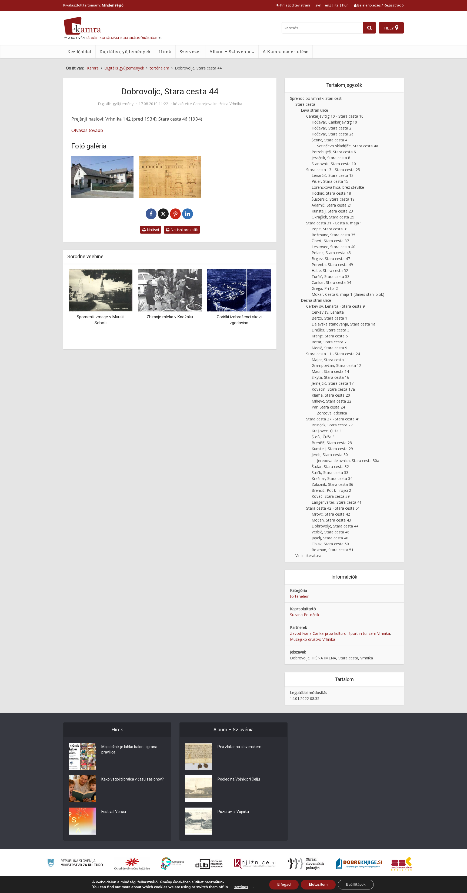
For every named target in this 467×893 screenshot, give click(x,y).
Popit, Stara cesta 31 (330, 228)
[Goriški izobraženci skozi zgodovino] (239, 289)
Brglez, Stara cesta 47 (331, 258)
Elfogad (284, 884)
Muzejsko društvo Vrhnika (312, 639)
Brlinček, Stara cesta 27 (332, 424)
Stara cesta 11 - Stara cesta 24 (333, 353)
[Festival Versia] (82, 821)
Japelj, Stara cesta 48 (330, 537)
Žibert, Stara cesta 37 (330, 240)
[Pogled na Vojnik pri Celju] (198, 788)
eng (328, 5)
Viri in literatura (308, 555)
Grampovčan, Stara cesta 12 (336, 365)
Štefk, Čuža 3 (323, 436)
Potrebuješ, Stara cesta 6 (334, 151)
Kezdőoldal (79, 51)
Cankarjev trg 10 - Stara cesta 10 (334, 116)
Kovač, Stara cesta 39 (331, 496)
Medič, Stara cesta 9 (329, 347)
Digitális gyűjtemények (125, 51)
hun (345, 5)
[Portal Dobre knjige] (359, 863)
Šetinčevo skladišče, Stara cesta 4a (347, 145)
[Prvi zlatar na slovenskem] (198, 756)
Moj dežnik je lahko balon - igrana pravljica (129, 749)
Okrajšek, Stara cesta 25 (333, 217)
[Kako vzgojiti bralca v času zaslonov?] (82, 788)
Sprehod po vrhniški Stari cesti (316, 98)
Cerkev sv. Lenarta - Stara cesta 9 (335, 306)
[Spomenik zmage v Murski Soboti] (100, 289)
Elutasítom (318, 884)
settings (241, 887)
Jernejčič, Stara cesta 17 (332, 383)
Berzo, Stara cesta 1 (329, 318)
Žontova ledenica (332, 413)
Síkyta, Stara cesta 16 (330, 377)
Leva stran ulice (314, 110)
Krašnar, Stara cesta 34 (332, 478)
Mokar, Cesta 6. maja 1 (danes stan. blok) (348, 294)
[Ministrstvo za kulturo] (75, 863)
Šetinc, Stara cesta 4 (329, 139)
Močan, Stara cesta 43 (331, 520)
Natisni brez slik (183, 229)
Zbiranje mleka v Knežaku (169, 316)
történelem (299, 596)
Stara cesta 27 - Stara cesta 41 (333, 418)
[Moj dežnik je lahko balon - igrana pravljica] (82, 756)
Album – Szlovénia (229, 51)
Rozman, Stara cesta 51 (332, 549)
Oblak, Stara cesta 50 (330, 543)
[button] (257, 307)
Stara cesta (305, 104)
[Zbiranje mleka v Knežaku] (170, 289)
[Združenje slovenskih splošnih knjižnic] (255, 863)
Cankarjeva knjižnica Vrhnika (217, 103)
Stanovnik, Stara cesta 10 (334, 163)
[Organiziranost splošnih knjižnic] (132, 864)
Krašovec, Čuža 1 (327, 430)
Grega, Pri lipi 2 (325, 288)
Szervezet (190, 51)
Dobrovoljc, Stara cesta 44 (335, 526)
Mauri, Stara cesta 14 (330, 371)
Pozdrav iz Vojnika (233, 811)
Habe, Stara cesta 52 (330, 270)
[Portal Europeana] (172, 864)
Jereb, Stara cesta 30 (330, 454)
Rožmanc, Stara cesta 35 (333, 234)
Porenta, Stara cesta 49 (332, 264)
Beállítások (356, 884)
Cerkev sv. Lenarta (328, 312)
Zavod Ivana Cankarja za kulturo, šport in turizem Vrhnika (340, 633)
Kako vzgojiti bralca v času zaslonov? (132, 779)
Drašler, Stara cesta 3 (330, 330)
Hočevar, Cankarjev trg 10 (334, 122)
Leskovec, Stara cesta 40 (333, 246)
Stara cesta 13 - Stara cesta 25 (333, 169)
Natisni (152, 229)
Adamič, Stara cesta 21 (332, 205)
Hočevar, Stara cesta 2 (331, 128)
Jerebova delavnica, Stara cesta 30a (348, 460)
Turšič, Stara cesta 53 (330, 276)
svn (318, 5)
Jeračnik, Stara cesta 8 (331, 157)
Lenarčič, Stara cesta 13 (332, 175)
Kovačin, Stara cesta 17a (333, 389)
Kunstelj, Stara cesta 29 (332, 448)
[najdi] (369, 28)
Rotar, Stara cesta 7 (329, 341)
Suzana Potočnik (304, 614)
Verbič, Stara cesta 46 (330, 532)
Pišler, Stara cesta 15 (330, 181)
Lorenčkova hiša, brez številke (338, 187)
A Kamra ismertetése (285, 51)
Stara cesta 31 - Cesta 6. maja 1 (334, 222)
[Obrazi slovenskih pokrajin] (305, 864)
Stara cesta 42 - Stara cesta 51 (333, 508)
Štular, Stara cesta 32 (330, 466)
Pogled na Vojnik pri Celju (239, 779)
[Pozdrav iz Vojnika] (198, 821)
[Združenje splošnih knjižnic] (401, 864)
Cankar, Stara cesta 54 (331, 282)
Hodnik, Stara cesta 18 (331, 193)
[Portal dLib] (209, 864)
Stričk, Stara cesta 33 (330, 472)
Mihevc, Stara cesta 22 (331, 401)
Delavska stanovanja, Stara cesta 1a (343, 324)
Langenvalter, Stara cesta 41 (337, 502)
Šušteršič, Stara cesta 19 (333, 199)
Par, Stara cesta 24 (328, 407)
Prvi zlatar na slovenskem (239, 747)
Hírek (165, 51)
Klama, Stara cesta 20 (331, 395)
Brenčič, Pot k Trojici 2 (331, 490)
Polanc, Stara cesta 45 (331, 252)
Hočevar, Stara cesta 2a (332, 134)
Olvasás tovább (87, 130)
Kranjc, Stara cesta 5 (330, 335)
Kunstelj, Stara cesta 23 (332, 211)
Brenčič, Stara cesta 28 (332, 442)
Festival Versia (113, 811)
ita (337, 5)
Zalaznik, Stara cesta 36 (332, 484)
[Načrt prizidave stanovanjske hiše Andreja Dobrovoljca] (170, 177)
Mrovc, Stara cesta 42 (331, 514)
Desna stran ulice (316, 300)
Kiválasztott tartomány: (93, 5)
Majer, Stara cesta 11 (330, 359)
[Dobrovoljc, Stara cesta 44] (102, 177)
